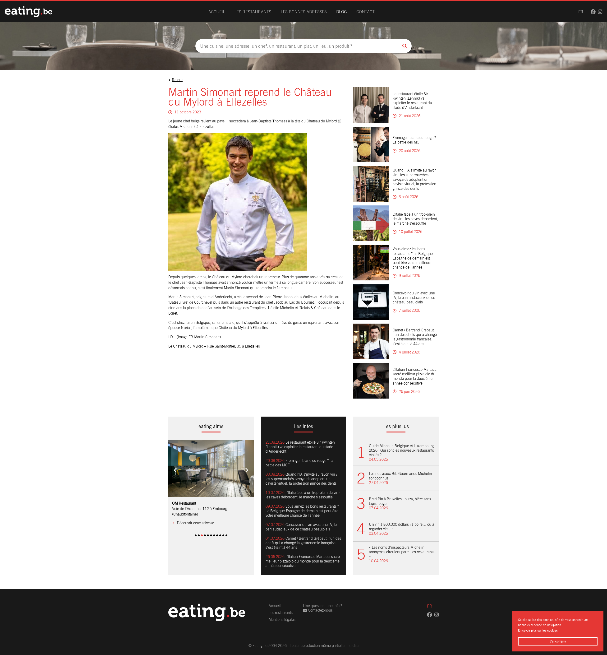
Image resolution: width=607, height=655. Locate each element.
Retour (177, 80)
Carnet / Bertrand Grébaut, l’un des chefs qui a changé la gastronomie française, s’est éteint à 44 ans (415, 337)
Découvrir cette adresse (195, 518)
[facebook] (593, 11)
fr (581, 11)
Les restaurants (253, 11)
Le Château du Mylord (185, 346)
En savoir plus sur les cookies (538, 630)
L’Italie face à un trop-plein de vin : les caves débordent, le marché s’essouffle (415, 219)
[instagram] (600, 11)
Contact (365, 11)
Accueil (216, 11)
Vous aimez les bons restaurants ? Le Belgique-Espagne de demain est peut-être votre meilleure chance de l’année (413, 258)
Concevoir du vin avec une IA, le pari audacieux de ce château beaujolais (414, 297)
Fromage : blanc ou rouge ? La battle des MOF (414, 139)
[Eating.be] (28, 11)
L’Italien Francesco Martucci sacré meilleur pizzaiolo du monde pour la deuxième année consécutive (415, 376)
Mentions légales (282, 619)
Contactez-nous (320, 610)
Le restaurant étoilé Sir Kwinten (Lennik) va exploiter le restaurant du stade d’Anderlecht (412, 101)
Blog (341, 11)
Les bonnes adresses (304, 11)
